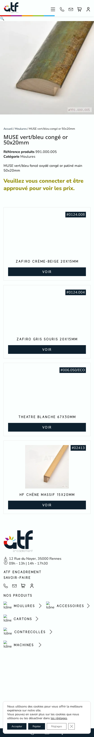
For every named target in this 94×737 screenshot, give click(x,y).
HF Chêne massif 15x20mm (47, 494)
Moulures (21, 129)
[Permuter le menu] (53, 9)
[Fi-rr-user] (88, 9)
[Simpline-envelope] (71, 9)
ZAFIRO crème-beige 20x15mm (47, 261)
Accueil (8, 129)
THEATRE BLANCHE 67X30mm (47, 417)
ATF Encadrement (22, 572)
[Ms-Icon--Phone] (62, 9)
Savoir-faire (17, 577)
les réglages (59, 718)
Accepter (17, 726)
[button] (2, 18)
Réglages (56, 726)
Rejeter (37, 726)
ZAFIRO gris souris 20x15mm (47, 339)
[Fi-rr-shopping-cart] (79, 9)
